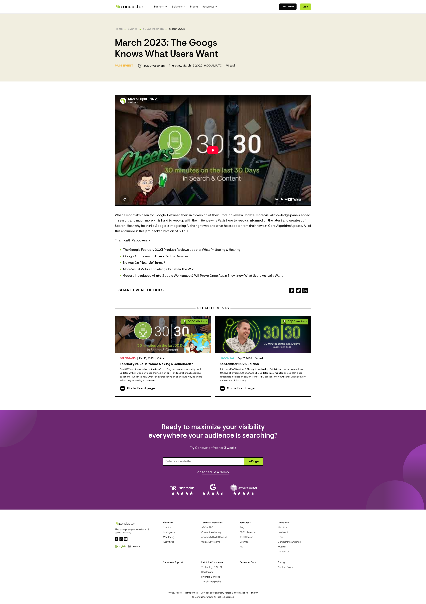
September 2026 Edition (239, 364)
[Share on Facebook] (291, 290)
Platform (168, 522)
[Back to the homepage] (130, 6)
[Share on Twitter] (298, 290)
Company (283, 522)
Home (119, 29)
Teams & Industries (212, 522)
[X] (116, 539)
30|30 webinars (153, 29)
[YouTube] (125, 539)
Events (132, 29)
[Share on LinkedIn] (305, 290)
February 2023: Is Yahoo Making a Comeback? (156, 364)
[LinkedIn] (121, 539)
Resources (245, 522)
